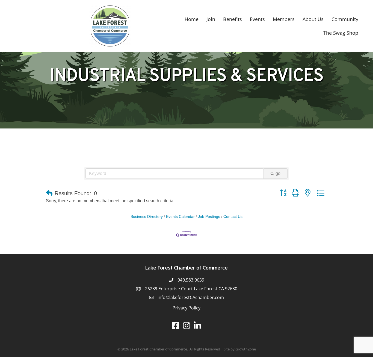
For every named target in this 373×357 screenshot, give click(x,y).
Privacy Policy (186, 308)
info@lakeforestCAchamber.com (191, 297)
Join (210, 19)
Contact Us (232, 217)
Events (257, 19)
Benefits (232, 19)
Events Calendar (180, 217)
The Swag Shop (340, 33)
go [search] (278, 173)
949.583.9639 (190, 280)
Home (192, 19)
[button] (49, 193)
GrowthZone (245, 349)
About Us (313, 19)
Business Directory (147, 217)
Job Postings (209, 217)
